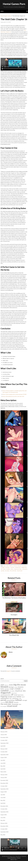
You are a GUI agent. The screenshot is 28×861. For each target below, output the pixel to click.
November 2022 (4, 783)
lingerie (23, 696)
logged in (9, 671)
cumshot (12, 567)
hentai (14, 696)
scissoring (3, 702)
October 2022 (4, 786)
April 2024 (3, 746)
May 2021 (3, 820)
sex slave (7, 570)
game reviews (8, 15)
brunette (24, 565)
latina (12, 569)
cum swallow (12, 691)
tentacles (16, 702)
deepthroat (18, 567)
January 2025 (4, 734)
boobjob (15, 687)
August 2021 (4, 814)
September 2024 (4, 743)
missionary (15, 698)
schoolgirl (24, 700)
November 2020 (4, 826)
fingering (4, 696)
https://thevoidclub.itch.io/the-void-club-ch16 (13, 396)
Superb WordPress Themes (14, 858)
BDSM (11, 685)
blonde (15, 565)
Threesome (14, 704)
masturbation (5, 698)
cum (22, 689)
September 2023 (4, 754)
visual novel (19, 570)
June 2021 (3, 817)
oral (20, 698)
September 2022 (4, 789)
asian (7, 565)
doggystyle (24, 567)
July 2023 (3, 760)
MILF (10, 698)
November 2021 (4, 806)
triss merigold (3, 706)
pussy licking (10, 700)
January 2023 (4, 777)
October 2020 (4, 829)
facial (4, 569)
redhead (18, 700)
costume (7, 689)
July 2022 (3, 794)
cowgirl (2, 567)
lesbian (19, 696)
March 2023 (3, 771)
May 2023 (3, 766)
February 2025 (4, 731)
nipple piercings (17, 569)
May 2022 (3, 800)
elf (1, 569)
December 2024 (4, 737)
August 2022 (4, 791)
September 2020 (4, 831)
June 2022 (3, 797)
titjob (20, 704)
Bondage (11, 687)
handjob (8, 569)
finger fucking (20, 695)
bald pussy (6, 685)
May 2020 (3, 834)
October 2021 (4, 809)
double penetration (6, 695)
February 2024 (4, 748)
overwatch (24, 569)
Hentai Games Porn (14, 3)
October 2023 (4, 751)
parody (2, 570)
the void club (13, 570)
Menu (2, 11)
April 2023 (3, 769)
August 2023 (4, 757)
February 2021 (4, 823)
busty (2, 689)
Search (2, 678)
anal (4, 565)
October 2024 (4, 740)
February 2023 (4, 774)
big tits (11, 565)
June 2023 (3, 763)
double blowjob (14, 693)
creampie (7, 567)
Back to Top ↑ (14, 859)
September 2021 (4, 811)
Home (2, 15)
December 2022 (4, 780)
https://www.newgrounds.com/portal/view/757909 (14, 394)
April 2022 (3, 803)
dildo (24, 691)
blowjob (19, 565)
